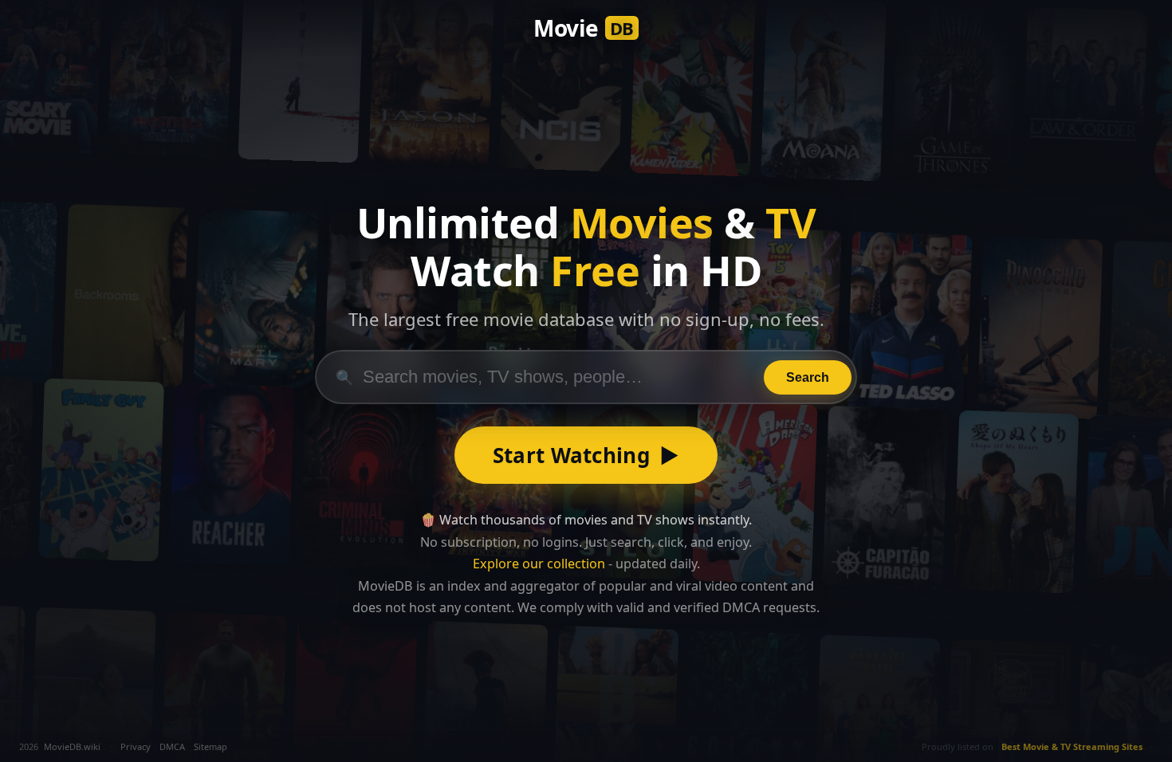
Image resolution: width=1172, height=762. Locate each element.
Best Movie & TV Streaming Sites (1072, 746)
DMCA (172, 746)
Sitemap (210, 746)
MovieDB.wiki (72, 746)
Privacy (135, 746)
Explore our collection (539, 563)
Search (807, 377)
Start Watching (586, 455)
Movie (583, 28)
